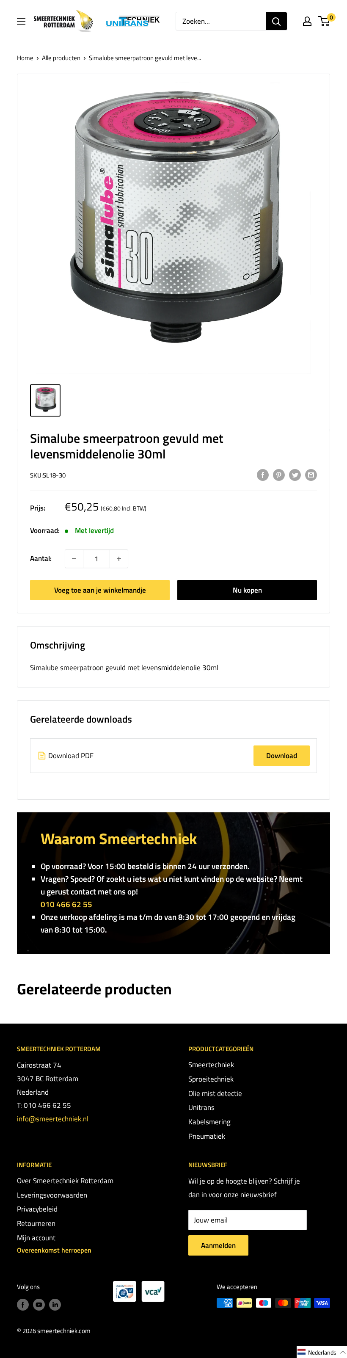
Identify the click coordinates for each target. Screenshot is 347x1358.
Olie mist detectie (215, 1093)
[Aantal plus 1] (74, 559)
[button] (322, 1352)
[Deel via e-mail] (311, 474)
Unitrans (201, 1107)
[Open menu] (21, 21)
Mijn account (36, 1237)
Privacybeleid (37, 1208)
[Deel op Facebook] (263, 474)
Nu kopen (247, 590)
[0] (324, 21)
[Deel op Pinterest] (279, 474)
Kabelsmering (209, 1121)
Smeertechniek (211, 1064)
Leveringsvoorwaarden (52, 1195)
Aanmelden (218, 1245)
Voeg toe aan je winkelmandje (100, 590)
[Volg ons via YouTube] (39, 1304)
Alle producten (61, 58)
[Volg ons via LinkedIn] (55, 1304)
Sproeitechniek (211, 1079)
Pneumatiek (206, 1136)
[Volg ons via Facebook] (23, 1304)
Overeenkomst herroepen (54, 1250)
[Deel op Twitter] (295, 474)
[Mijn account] (307, 21)
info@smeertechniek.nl (52, 1118)
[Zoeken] (276, 21)
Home (25, 58)
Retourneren (36, 1223)
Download (281, 755)
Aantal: (41, 558)
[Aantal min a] (119, 559)
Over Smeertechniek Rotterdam (65, 1180)
